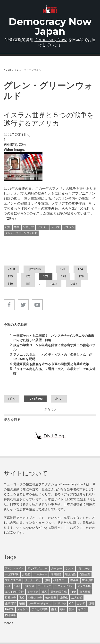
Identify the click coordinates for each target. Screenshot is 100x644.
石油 (7, 586)
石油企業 (84, 574)
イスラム (68, 227)
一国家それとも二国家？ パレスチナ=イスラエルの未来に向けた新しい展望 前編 (53, 338)
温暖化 (64, 597)
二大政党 (76, 597)
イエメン (42, 227)
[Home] (50, 9)
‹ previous (34, 269)
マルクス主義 (13, 580)
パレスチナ (84, 568)
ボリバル (60, 603)
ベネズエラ (60, 580)
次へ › (59, 399)
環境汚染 (70, 574)
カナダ (81, 603)
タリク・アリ (33, 580)
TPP (73, 591)
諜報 (91, 603)
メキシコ (22, 609)
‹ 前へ (11, 399)
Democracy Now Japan (50, 26)
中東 (16, 227)
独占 (44, 591)
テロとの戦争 (40, 609)
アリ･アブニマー (37, 568)
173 (62, 269)
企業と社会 (35, 597)
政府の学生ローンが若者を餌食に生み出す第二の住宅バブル (54, 347)
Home (7, 70)
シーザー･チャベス (39, 603)
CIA (71, 603)
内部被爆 (10, 615)
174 (80, 269)
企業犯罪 (10, 603)
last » (73, 283)
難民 (72, 609)
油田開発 (56, 574)
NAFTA (9, 609)
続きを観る (12, 419)
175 (10, 276)
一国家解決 (11, 574)
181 (28, 283)
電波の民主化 (59, 591)
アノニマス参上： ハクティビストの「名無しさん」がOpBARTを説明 (52, 357)
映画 (22, 603)
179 (81, 276)
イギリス (29, 586)
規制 (47, 580)
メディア (32, 591)
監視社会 (10, 597)
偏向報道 (50, 597)
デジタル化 (84, 586)
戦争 (7, 227)
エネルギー (40, 574)
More (8, 623)
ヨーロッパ (44, 586)
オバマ (56, 227)
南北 (54, 609)
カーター (56, 568)
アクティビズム (64, 586)
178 (63, 276)
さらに (49, 409)
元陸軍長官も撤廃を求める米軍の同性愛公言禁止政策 (51, 364)
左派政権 (87, 580)
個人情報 (85, 591)
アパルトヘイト (14, 568)
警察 (22, 597)
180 (10, 283)
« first (11, 269)
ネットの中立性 (14, 591)
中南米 (74, 580)
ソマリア (28, 227)
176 (28, 276)
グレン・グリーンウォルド (21, 233)
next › (53, 283)
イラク (82, 609)
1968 (17, 586)
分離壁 (26, 574)
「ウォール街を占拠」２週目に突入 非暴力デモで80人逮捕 (54, 371)
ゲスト (70, 568)
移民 (63, 609)
